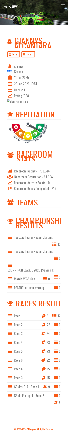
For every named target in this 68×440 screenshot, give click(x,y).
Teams (15, 54)
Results (29, 54)
